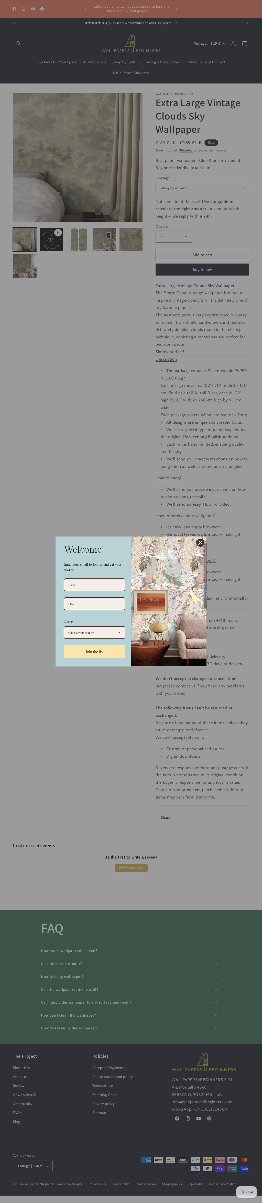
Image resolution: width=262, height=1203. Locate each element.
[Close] (200, 543)
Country (69, 621)
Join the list (94, 651)
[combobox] (94, 632)
